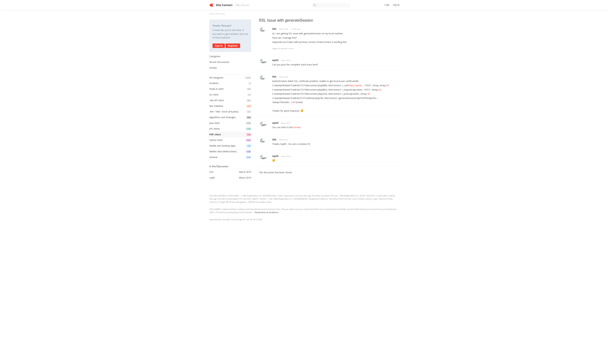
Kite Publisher (216, 106)
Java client (214, 122)
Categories (214, 56)
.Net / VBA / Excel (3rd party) (224, 111)
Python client (216, 139)
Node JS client (216, 88)
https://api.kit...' (356, 85)
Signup (396, 4)
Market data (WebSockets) (223, 151)
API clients (214, 128)
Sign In (219, 45)
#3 (368, 93)
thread (297, 127)
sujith (275, 60)
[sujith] (263, 60)
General (213, 157)
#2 (380, 89)
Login (387, 4)
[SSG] (262, 29)
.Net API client (216, 100)
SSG (274, 28)
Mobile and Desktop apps (222, 145)
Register (233, 45)
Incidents (214, 83)
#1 (387, 85)
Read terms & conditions (266, 212)
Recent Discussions (219, 62)
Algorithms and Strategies (222, 117)
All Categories (216, 77)
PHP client (215, 134)
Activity (213, 67)
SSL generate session (286, 48)
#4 (294, 102)
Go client (213, 94)
